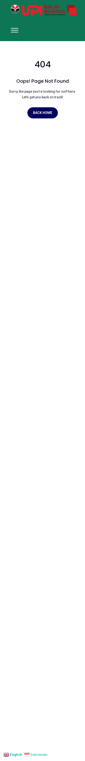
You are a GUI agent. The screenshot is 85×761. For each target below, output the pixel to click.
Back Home (42, 113)
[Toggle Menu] (14, 30)
